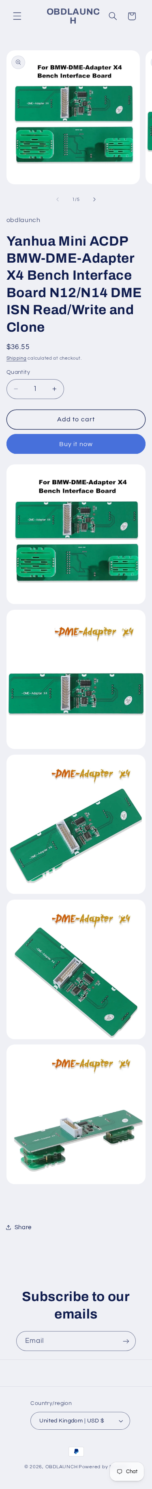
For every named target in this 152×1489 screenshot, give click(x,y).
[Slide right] (94, 199)
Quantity (18, 372)
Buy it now (76, 444)
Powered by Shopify (103, 1467)
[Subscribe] (126, 1341)
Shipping (16, 358)
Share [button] (23, 1227)
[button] (17, 16)
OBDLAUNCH (61, 1467)
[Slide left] (57, 199)
